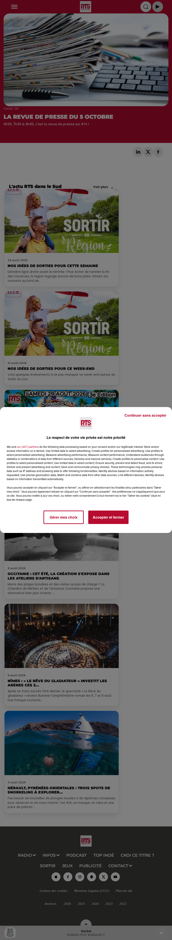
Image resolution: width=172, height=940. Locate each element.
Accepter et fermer (108, 517)
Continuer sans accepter (145, 415)
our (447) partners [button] (28, 446)
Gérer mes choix (63, 517)
